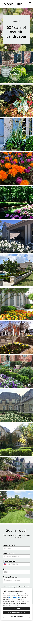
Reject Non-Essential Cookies (16, 612)
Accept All (16, 609)
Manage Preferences (16, 616)
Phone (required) (9, 561)
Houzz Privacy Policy (14, 597)
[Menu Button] (30, 3)
